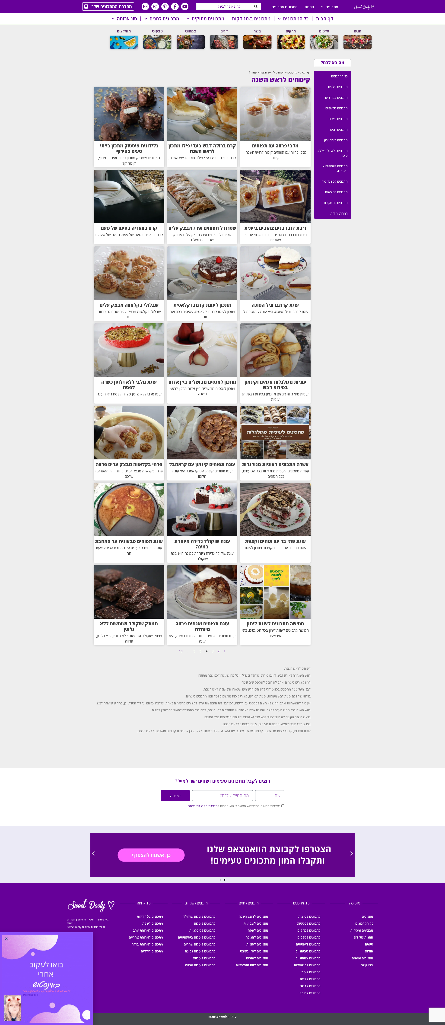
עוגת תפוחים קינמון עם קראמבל (202, 464)
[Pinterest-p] (165, 6)
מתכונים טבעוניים (336, 108)
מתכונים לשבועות (256, 923)
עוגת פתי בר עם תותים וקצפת (275, 541)
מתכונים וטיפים (362, 958)
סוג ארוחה (127, 19)
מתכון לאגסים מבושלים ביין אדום (202, 382)
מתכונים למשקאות (336, 203)
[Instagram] (155, 6)
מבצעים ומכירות (361, 930)
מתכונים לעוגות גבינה (200, 951)
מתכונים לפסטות (309, 923)
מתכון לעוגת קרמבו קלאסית (202, 305)
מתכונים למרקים (309, 930)
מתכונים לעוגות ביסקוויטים (197, 937)
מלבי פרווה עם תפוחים (275, 146)
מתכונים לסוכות (257, 944)
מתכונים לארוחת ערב (148, 930)
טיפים (369, 944)
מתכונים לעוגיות (204, 958)
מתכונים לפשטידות (307, 965)
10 (181, 651)
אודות (369, 951)
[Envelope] (145, 6)
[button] (93, 853)
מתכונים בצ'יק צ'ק (336, 140)
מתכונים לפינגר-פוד (335, 181)
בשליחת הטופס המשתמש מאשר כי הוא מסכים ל (234, 806)
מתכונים (332, 7)
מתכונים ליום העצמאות (252, 965)
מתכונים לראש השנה (253, 916)
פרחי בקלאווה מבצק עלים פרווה (129, 464)
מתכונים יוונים (339, 129)
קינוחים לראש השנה (272, 72)
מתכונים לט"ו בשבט (254, 951)
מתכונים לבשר (310, 986)
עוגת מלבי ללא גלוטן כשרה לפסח (129, 385)
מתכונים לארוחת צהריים (146, 937)
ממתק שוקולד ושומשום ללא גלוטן (129, 626)
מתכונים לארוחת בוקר (147, 944)
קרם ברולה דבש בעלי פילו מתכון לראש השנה (202, 148)
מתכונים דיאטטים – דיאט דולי (335, 168)
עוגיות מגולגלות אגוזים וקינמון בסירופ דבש (275, 385)
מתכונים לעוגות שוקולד (199, 916)
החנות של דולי (363, 937)
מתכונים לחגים (164, 19)
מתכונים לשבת (338, 119)
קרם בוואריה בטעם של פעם (129, 228)
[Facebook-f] (174, 6)
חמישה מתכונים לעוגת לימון (275, 624)
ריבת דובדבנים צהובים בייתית (275, 228)
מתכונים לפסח (258, 930)
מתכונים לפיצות (309, 916)
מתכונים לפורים (257, 958)
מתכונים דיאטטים (308, 944)
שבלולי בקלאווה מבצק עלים (129, 305)
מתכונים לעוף (311, 972)
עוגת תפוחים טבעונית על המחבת (129, 541)
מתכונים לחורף (310, 993)
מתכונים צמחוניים (336, 97)
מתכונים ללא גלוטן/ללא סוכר (333, 153)
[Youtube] (184, 6)
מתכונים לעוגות (205, 923)
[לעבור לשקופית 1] (224, 880)
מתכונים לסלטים (309, 937)
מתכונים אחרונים (285, 7)
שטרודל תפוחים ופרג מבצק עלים (202, 228)
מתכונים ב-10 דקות (251, 19)
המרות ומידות (339, 213)
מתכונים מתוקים (208, 19)
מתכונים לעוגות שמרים (200, 944)
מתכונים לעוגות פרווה (200, 965)
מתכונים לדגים (310, 979)
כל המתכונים (295, 19)
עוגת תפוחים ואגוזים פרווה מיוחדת (202, 626)
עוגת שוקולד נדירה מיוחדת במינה (202, 544)
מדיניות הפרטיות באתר (203, 806)
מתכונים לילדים (338, 87)
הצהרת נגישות (71, 921)
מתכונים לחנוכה (257, 937)
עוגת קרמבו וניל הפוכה (275, 305)
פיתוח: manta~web (222, 1016)
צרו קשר (367, 965)
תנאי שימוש (104, 919)
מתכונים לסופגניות (202, 930)
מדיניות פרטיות (86, 919)
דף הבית (324, 19)
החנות (309, 7)
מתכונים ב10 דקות (150, 916)
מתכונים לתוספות (336, 192)
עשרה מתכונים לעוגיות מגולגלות (275, 464)
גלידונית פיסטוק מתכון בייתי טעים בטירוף (129, 148)
